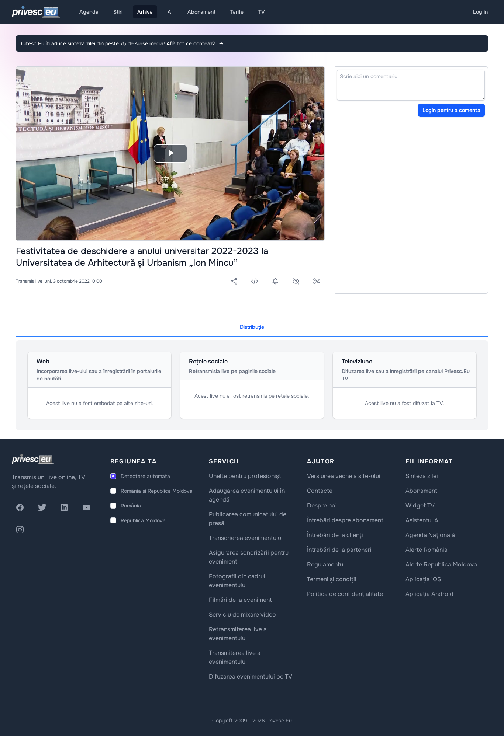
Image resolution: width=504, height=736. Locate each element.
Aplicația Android (429, 594)
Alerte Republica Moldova (441, 564)
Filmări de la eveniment (240, 600)
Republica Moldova (143, 520)
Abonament (201, 11)
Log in (480, 11)
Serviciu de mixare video (242, 614)
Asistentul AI (422, 520)
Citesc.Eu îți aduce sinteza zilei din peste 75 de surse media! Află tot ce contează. (122, 43)
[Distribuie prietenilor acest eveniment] (234, 281)
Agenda (89, 11)
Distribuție (252, 327)
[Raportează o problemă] (296, 281)
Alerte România (426, 550)
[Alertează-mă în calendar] (275, 281)
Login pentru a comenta (451, 110)
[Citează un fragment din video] (316, 281)
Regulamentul (326, 564)
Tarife (237, 11)
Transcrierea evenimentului (246, 538)
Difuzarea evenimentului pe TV (250, 676)
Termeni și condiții (331, 579)
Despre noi (322, 505)
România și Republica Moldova (157, 491)
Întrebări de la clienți (335, 535)
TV (261, 11)
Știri (117, 11)
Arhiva (145, 11)
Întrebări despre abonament (345, 520)
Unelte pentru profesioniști (246, 476)
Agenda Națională (430, 535)
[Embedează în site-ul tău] (254, 281)
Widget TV (420, 505)
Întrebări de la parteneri (339, 550)
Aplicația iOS (423, 579)
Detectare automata (145, 476)
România (131, 505)
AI (170, 11)
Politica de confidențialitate (345, 594)
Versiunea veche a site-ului (343, 476)
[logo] (33, 459)
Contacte (319, 491)
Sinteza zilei (421, 476)
